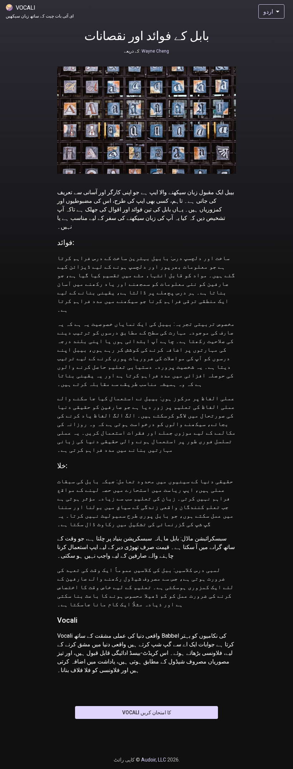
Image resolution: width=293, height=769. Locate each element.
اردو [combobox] (268, 11)
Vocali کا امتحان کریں (146, 712)
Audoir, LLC (154, 760)
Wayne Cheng (154, 51)
